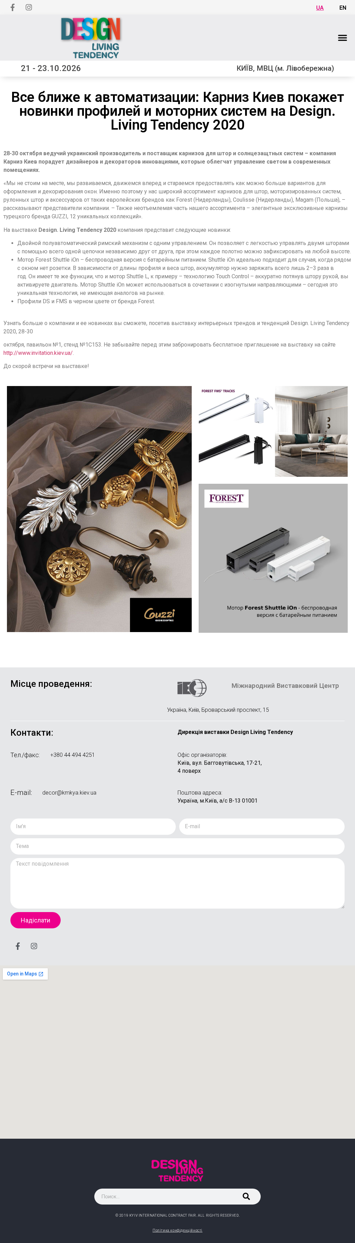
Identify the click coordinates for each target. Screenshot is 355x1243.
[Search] (246, 1197)
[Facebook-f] (12, 7)
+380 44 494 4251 (72, 755)
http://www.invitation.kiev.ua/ (38, 353)
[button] (342, 37)
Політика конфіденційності (177, 1230)
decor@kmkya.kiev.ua (69, 792)
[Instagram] (28, 7)
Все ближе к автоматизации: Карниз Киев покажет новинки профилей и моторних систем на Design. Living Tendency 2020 (177, 111)
